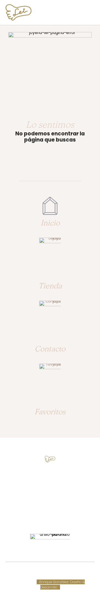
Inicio (50, 222)
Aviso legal (37, 576)
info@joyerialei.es (50, 498)
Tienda (50, 285)
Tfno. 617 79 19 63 (50, 477)
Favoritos (50, 411)
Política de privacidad (68, 576)
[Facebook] (45, 516)
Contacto (50, 348)
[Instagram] (55, 516)
